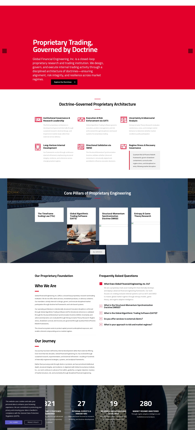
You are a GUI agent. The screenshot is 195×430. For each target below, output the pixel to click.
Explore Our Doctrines (63, 82)
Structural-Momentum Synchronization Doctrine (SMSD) (113, 216)
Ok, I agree (14, 422)
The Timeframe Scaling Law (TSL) (46, 214)
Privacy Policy (33, 422)
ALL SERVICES (97, 251)
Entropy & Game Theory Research (142, 214)
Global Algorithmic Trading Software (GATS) (79, 216)
